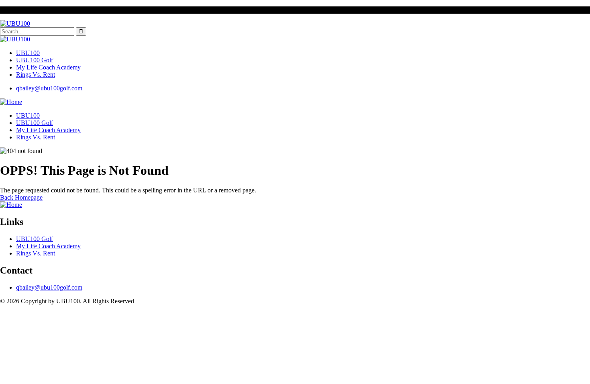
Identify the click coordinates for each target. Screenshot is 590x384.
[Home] (11, 101)
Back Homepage (21, 197)
